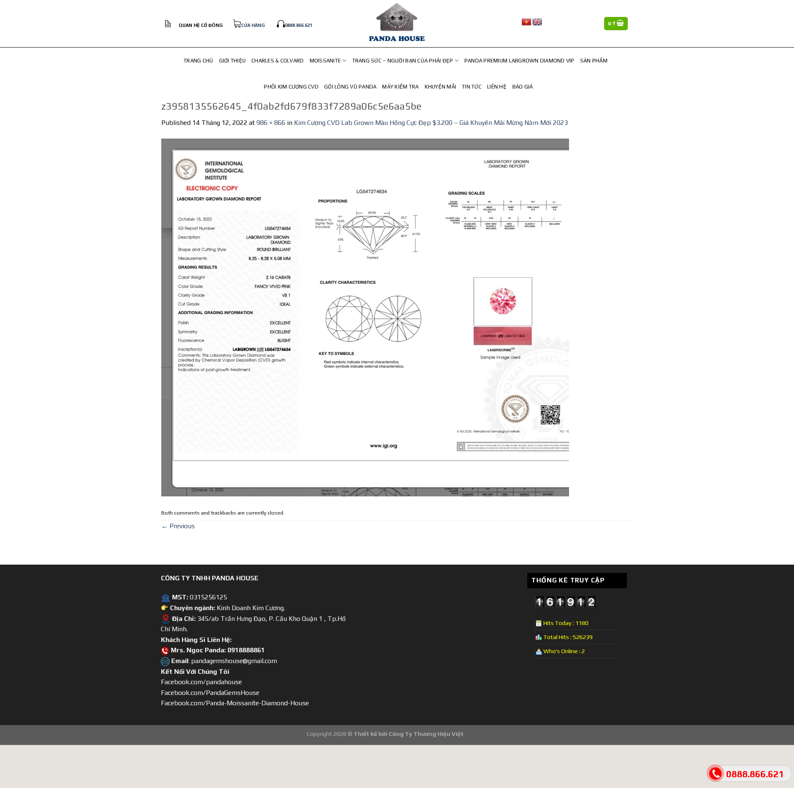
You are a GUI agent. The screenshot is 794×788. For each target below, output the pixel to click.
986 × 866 (270, 123)
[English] (537, 22)
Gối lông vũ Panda (350, 87)
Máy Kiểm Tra (400, 87)
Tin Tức (471, 87)
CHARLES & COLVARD (277, 60)
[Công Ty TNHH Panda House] (397, 23)
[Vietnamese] (526, 22)
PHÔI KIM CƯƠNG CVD (291, 87)
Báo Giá (522, 87)
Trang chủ (198, 60)
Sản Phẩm (593, 60)
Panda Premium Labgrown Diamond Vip (519, 60)
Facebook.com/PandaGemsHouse (210, 693)
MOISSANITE (325, 60)
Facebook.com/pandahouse (201, 682)
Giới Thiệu (232, 60)
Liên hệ (497, 87)
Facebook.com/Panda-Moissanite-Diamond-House (235, 703)
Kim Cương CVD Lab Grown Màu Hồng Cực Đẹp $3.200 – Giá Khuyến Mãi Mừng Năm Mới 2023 (431, 123)
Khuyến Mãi (441, 87)
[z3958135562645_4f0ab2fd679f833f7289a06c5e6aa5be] (365, 317)
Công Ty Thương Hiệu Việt (426, 734)
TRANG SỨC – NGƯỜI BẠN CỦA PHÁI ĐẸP (402, 60)
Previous (178, 526)
